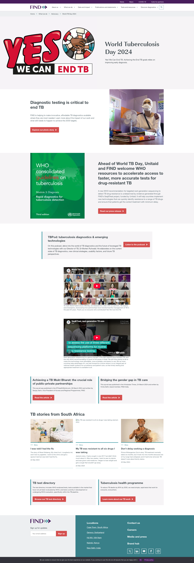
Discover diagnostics (148, 7)
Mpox (131, 2)
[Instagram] (158, 551)
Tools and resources (128, 7)
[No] (191, 560)
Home (32, 14)
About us (55, 7)
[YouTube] (144, 551)
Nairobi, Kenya (93, 543)
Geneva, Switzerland (95, 532)
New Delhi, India (94, 548)
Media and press (137, 536)
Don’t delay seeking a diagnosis (138, 448)
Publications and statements (105, 7)
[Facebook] (151, 551)
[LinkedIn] (136, 551)
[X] (129, 551)
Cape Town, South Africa (97, 527)
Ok (141, 560)
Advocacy (54, 14)
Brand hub (133, 543)
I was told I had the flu (42, 448)
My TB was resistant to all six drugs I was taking (95, 450)
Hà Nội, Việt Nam (94, 537)
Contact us (133, 522)
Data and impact (84, 7)
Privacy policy (148, 560)
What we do (68, 7)
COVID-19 (142, 2)
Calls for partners (157, 2)
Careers (132, 529)
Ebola (122, 2)
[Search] (161, 7)
